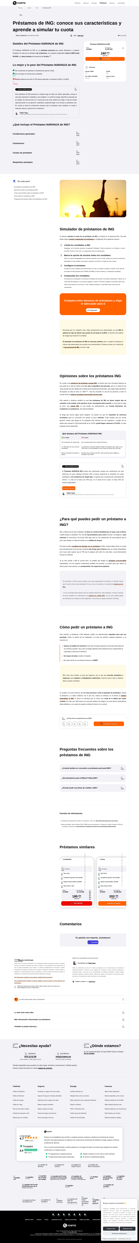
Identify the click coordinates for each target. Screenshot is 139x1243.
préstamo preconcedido (117, 560)
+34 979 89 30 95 (72, 1232)
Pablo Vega (80, 35)
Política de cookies (85, 1219)
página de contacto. (45, 1068)
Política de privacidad (110, 1239)
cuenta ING (74, 406)
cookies (112, 1208)
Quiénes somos (29, 1219)
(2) (87, 391)
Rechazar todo (127, 1228)
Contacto (38, 1219)
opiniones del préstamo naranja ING (84, 383)
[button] (76, 862)
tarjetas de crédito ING (97, 595)
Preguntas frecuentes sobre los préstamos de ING (30, 199)
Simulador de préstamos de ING (24, 187)
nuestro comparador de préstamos (81, 239)
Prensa (46, 1219)
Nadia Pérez (92, 981)
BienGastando (96, 1219)
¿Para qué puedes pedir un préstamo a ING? (29, 193)
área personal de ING (71, 347)
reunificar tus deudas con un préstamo (86, 546)
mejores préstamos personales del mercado (86, 394)
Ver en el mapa (89, 1053)
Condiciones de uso (124, 1239)
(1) (50, 56)
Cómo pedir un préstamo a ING (24, 196)
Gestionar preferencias (119, 1233)
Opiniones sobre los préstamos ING (26, 190)
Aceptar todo (111, 1228)
